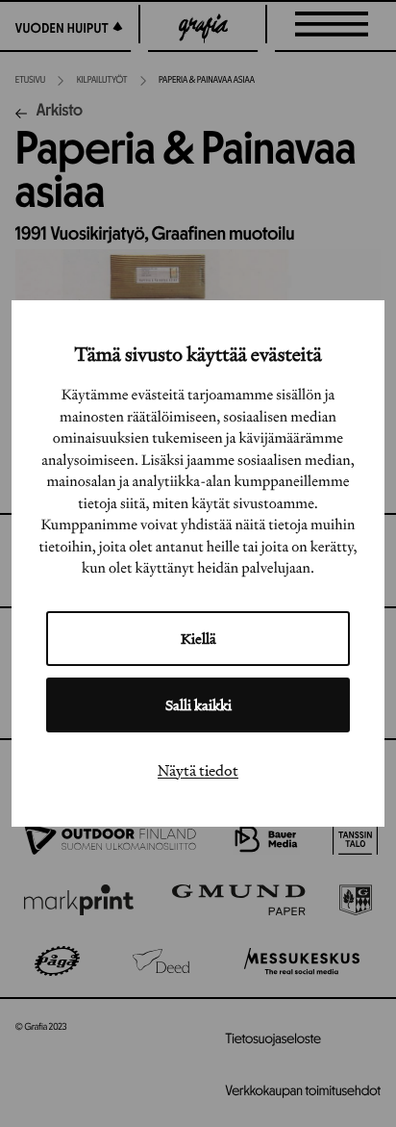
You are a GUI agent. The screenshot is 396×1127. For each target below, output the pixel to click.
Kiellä (198, 638)
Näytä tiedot (198, 770)
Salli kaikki (198, 705)
